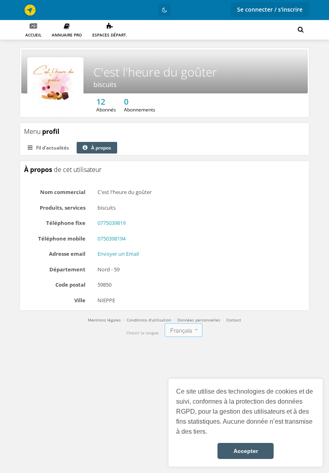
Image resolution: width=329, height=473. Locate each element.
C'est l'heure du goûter (155, 72)
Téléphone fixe (65, 222)
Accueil (33, 35)
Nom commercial (62, 192)
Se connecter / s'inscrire (270, 9)
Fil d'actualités (52, 147)
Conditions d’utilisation (149, 320)
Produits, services (62, 207)
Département (67, 269)
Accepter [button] (246, 451)
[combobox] (183, 330)
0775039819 (111, 222)
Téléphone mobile (61, 238)
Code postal (70, 284)
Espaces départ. (109, 35)
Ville (79, 300)
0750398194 (111, 238)
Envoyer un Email (118, 253)
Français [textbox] (181, 330)
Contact (233, 320)
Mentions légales (104, 320)
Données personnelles (198, 320)
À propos (100, 147)
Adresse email (67, 253)
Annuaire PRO (67, 35)
